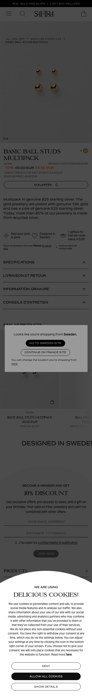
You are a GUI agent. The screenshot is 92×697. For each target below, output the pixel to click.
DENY (46, 666)
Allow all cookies (46, 676)
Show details (46, 686)
